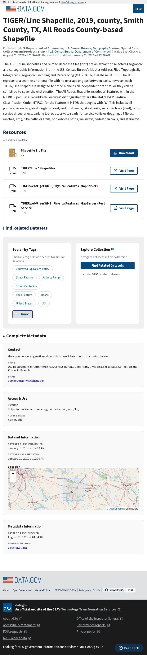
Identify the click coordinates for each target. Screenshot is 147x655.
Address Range (51, 277)
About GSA (10, 618)
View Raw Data (17, 547)
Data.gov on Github (89, 590)
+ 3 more (22, 314)
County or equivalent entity (32, 269)
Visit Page (126, 171)
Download (126, 153)
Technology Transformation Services (89, 609)
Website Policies (43, 590)
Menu (139, 9)
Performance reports (91, 625)
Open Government (22, 590)
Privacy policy (86, 631)
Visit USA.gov (89, 647)
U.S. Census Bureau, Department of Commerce (79, 51)
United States (24, 303)
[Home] (25, 8)
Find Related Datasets (107, 265)
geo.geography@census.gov (26, 380)
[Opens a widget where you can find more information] (129, 648)
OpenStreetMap (117, 508)
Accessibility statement (19, 625)
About (6, 590)
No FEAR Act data (15, 638)
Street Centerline (26, 286)
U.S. (44, 303)
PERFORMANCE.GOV (65, 590)
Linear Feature (24, 277)
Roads (45, 295)
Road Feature (24, 295)
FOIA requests (13, 631)
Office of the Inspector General (98, 618)
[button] (13, 473)
